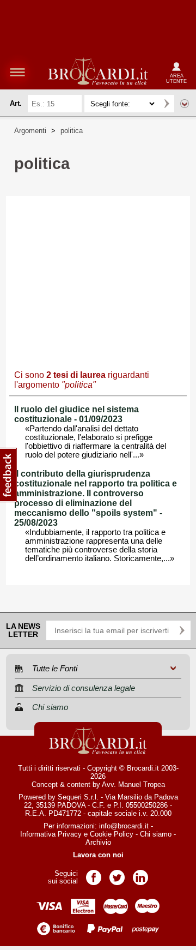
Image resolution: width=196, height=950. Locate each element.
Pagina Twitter (117, 874)
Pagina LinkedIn (140, 874)
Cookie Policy (111, 834)
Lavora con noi (98, 855)
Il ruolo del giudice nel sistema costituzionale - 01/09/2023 (76, 414)
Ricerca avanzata (184, 103)
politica (71, 131)
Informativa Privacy (51, 834)
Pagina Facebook (93, 874)
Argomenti (30, 131)
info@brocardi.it (124, 826)
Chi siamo (155, 834)
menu (17, 72)
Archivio (98, 842)
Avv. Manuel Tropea (133, 784)
